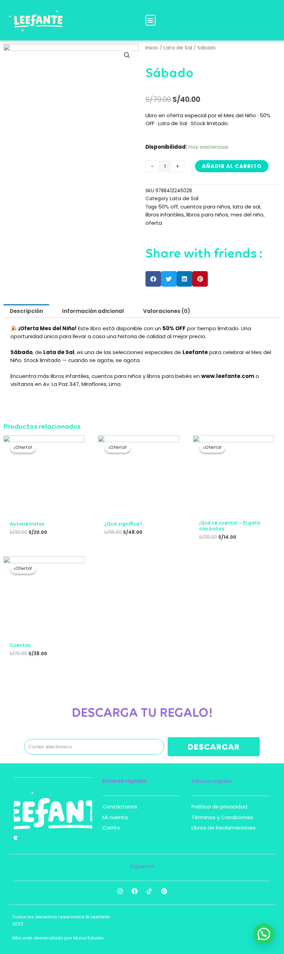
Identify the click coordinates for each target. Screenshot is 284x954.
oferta (153, 222)
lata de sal (246, 206)
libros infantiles (164, 214)
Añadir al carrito (231, 166)
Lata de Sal (177, 47)
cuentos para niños (205, 206)
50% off (168, 206)
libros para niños (207, 214)
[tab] (26, 311)
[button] (150, 20)
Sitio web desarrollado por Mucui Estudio (58, 938)
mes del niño (247, 214)
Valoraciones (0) (166, 311)
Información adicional (93, 311)
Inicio (151, 47)
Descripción (26, 311)
